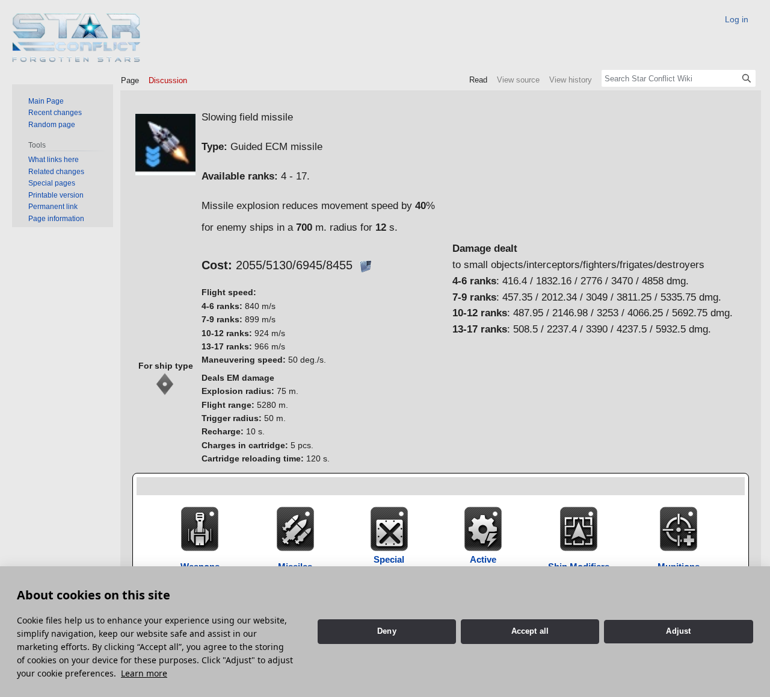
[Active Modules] (483, 528)
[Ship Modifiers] (578, 528)
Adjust (678, 631)
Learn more (144, 673)
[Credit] (365, 265)
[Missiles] (295, 528)
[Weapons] (199, 528)
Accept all (530, 631)
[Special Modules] (389, 528)
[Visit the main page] (76, 37)
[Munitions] (678, 528)
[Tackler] (165, 384)
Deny (386, 631)
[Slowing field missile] (165, 143)
